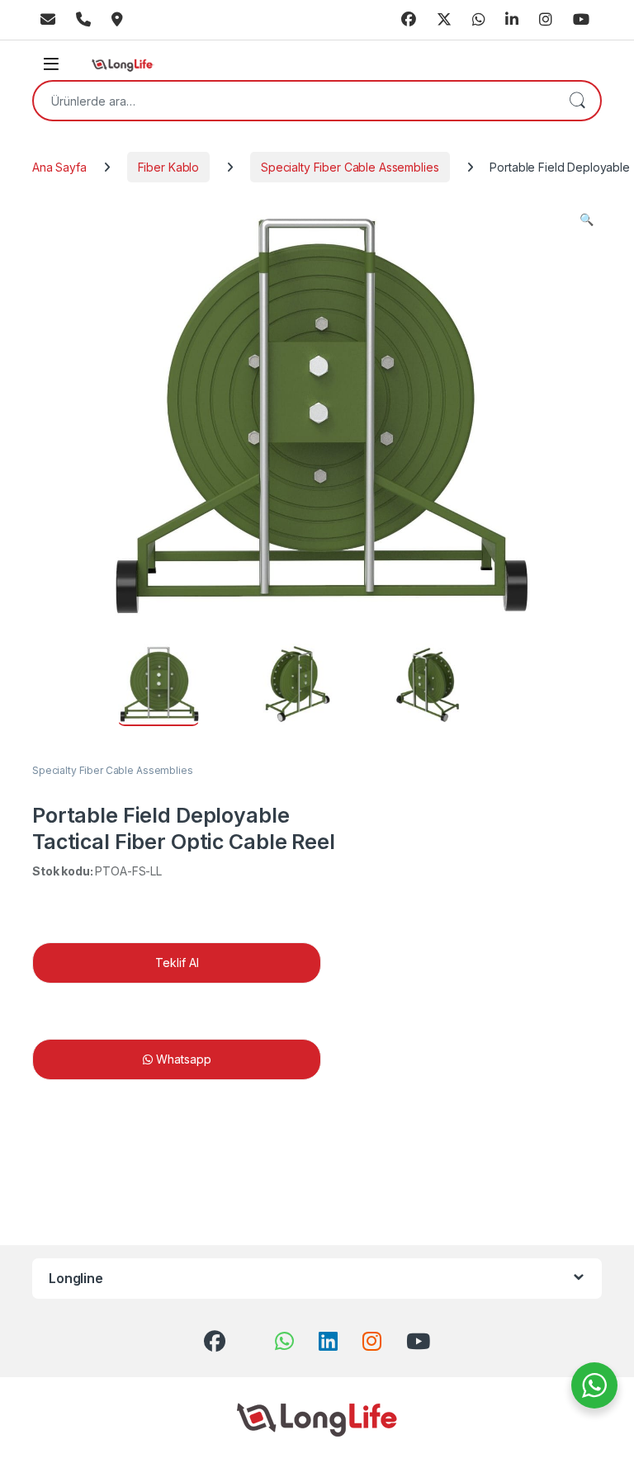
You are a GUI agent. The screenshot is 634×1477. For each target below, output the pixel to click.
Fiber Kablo (168, 167)
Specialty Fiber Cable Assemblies (350, 167)
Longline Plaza (117, 19)
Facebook (408, 19)
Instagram (545, 19)
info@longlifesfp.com (47, 19)
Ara (577, 101)
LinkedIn (512, 19)
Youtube (581, 19)
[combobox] (294, 101)
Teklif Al (177, 963)
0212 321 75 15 (83, 19)
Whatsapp (479, 19)
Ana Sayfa (59, 167)
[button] (587, 219)
